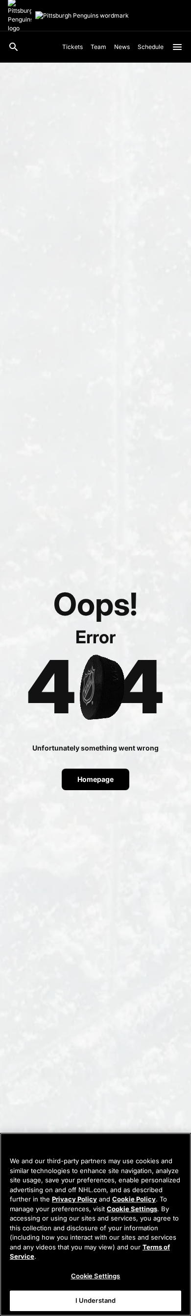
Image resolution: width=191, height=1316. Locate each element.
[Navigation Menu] (177, 47)
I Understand (95, 1300)
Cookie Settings (132, 1209)
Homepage (95, 779)
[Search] (14, 47)
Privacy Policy (74, 1199)
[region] (95, 1224)
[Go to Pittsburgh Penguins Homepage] (82, 15)
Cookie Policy (134, 1199)
